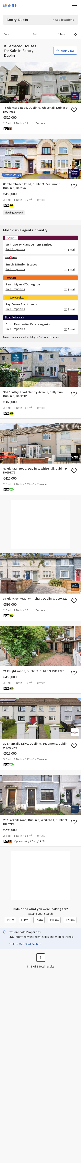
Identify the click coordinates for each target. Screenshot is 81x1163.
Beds (35, 34)
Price (6, 34)
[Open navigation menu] (74, 5)
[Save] (75, 34)
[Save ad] (74, 110)
